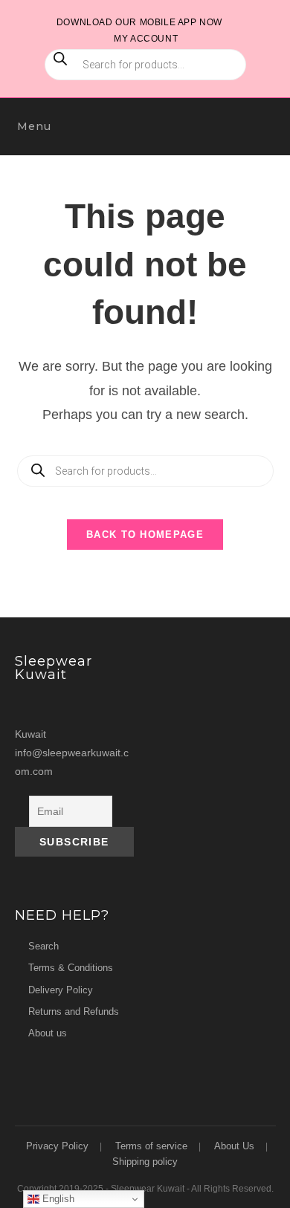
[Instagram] (29, 705)
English (56, 1198)
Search (43, 946)
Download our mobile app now (139, 22)
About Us (234, 1146)
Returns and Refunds (73, 1011)
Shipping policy (145, 1161)
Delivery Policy (60, 990)
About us (47, 1033)
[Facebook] (57, 705)
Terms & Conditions (70, 967)
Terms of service (151, 1146)
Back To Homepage (145, 534)
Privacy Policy (57, 1146)
